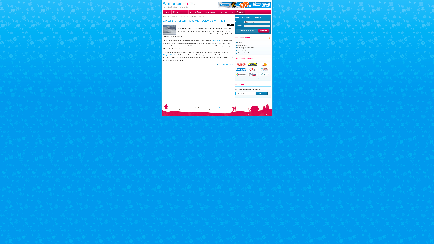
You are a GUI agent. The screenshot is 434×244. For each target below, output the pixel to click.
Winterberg (173, 55)
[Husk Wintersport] (253, 66)
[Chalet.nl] (253, 75)
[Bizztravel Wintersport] (241, 71)
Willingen (166, 55)
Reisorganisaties (226, 12)
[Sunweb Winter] (241, 66)
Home (167, 12)
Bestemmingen (179, 12)
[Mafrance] (264, 66)
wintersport (204, 107)
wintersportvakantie (220, 107)
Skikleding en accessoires (245, 48)
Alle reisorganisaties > (264, 79)
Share (221, 25)
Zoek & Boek (195, 12)
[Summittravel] (264, 75)
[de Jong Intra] (253, 71)
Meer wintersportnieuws (225, 64)
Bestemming (239, 22)
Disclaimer (258, 114)
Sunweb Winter (216, 40)
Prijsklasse (239, 26)
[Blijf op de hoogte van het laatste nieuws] (269, 38)
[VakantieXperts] (241, 75)
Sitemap (264, 114)
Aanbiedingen (210, 12)
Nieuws (240, 12)
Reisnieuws (171, 16)
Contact (269, 114)
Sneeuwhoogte (242, 50)
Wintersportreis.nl (243, 53)
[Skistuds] (264, 71)
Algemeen (179, 16)
